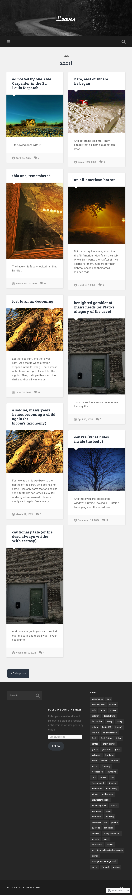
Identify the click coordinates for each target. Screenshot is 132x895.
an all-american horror (94, 179)
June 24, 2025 (23, 392)
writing (116, 867)
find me (95, 732)
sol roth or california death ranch (107, 850)
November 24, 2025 (26, 283)
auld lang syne (98, 704)
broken (113, 710)
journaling (111, 771)
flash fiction (106, 738)
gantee (95, 743)
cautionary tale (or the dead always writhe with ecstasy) (32, 536)
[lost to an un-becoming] (34, 329)
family (119, 721)
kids (94, 777)
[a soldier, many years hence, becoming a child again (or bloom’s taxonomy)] (34, 451)
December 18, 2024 (88, 520)
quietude (96, 827)
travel (94, 867)
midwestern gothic (100, 799)
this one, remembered (31, 175)
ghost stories (109, 743)
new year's (96, 811)
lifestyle (112, 783)
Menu (9, 41)
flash (94, 738)
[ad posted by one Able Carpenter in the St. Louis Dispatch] (34, 116)
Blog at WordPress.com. (24, 887)
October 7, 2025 (86, 285)
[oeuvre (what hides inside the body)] (96, 469)
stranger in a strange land (104, 861)
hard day (109, 755)
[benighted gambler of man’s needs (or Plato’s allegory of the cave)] (96, 356)
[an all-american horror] (96, 215)
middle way (111, 788)
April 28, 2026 (23, 158)
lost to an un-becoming (32, 301)
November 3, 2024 (26, 652)
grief (117, 749)
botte (102, 710)
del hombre (97, 721)
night (108, 811)
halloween (96, 755)
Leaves (66, 18)
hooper (114, 760)
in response (97, 771)
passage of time (99, 822)
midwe (95, 794)
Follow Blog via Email (65, 709)
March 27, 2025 (24, 514)
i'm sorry (106, 766)
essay (109, 721)
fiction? (119, 727)
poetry (114, 822)
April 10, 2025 (85, 419)
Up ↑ (122, 887)
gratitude (106, 749)
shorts (110, 844)
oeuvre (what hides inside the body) (91, 439)
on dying (110, 816)
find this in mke (110, 732)
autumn (112, 704)
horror (95, 766)
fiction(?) (106, 727)
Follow (56, 746)
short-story (97, 844)
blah (94, 710)
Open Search (122, 41)
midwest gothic (99, 805)
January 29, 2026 (87, 162)
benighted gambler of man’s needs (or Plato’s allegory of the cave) (94, 307)
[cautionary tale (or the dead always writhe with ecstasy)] (34, 586)
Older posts (19, 673)
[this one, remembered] (34, 221)
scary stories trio (112, 833)
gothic (95, 749)
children (95, 716)
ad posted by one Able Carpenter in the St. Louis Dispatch (31, 83)
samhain (95, 833)
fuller (118, 738)
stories (95, 855)
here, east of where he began (91, 81)
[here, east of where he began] (96, 111)
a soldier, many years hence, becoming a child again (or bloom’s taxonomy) (33, 416)
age (109, 699)
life (112, 777)
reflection (108, 827)
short (106, 839)
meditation (97, 788)
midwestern (107, 794)
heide (94, 760)
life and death (98, 783)
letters (103, 777)
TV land (105, 867)
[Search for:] (24, 695)
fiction (95, 727)
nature (114, 805)
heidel (104, 760)
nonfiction (96, 816)
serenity (95, 839)
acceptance (97, 699)
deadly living (109, 716)
